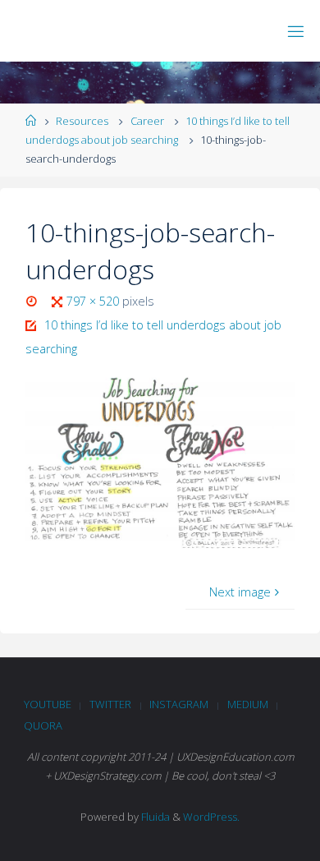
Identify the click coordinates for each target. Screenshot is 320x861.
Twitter (110, 704)
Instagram (178, 704)
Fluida (154, 816)
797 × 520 (94, 301)
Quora (43, 725)
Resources (82, 120)
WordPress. (211, 816)
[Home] (30, 120)
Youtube (47, 704)
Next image (240, 592)
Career (147, 120)
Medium (247, 704)
